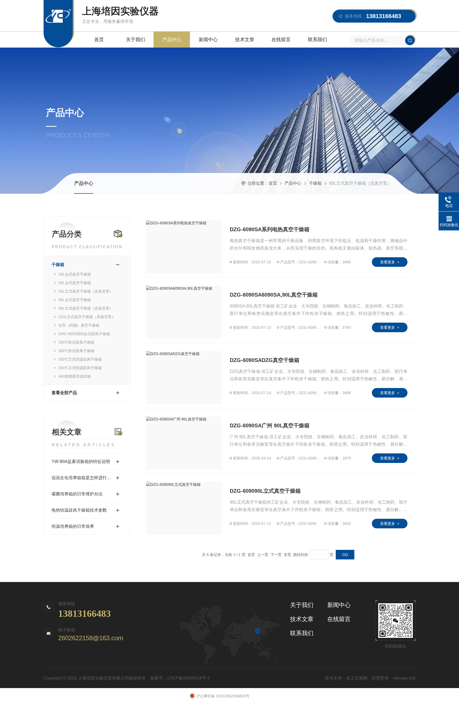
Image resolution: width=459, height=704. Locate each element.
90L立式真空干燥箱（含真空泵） (85, 308)
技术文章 (244, 39)
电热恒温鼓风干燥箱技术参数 (79, 510)
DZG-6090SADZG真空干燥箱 (264, 360)
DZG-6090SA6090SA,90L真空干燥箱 (274, 295)
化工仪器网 (356, 678)
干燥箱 (315, 183)
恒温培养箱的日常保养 (73, 526)
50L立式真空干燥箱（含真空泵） (85, 291)
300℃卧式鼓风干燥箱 (76, 351)
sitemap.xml (404, 678)
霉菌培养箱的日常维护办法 (77, 494)
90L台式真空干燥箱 (74, 300)
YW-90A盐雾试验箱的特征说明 (81, 461)
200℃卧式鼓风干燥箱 (76, 342)
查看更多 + (389, 262)
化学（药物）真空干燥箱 (78, 325)
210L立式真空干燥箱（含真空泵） (86, 317)
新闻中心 (208, 39)
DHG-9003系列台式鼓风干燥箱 (84, 334)
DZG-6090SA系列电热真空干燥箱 (269, 229)
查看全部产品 (64, 392)
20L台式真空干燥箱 (74, 274)
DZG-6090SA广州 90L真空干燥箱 (269, 425)
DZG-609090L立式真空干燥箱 (265, 491)
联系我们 (317, 39)
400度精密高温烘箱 (74, 376)
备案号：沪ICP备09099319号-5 (180, 678)
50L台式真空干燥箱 (74, 283)
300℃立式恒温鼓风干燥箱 (80, 368)
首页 (99, 39)
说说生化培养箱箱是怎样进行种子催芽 (87, 477)
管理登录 (380, 678)
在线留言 (281, 39)
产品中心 (171, 39)
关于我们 (135, 39)
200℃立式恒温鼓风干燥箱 (80, 359)
